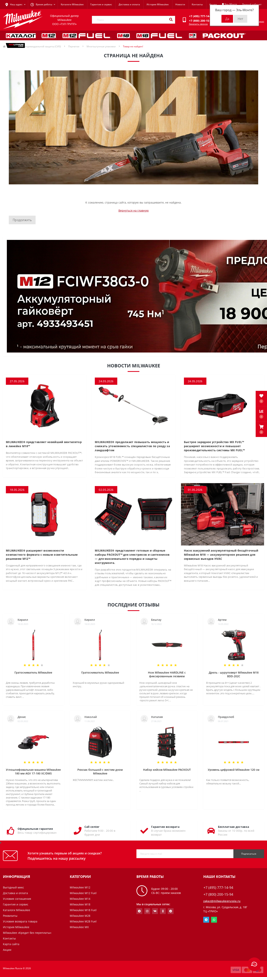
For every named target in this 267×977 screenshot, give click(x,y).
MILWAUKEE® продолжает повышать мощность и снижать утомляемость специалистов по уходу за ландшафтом (132, 446)
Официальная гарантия (35, 829)
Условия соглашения (17, 899)
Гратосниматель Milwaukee (33, 672)
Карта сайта (11, 944)
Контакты (197, 4)
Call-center (91, 827)
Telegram (206, 920)
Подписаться (248, 853)
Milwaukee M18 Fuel (83, 910)
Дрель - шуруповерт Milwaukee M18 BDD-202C (234, 674)
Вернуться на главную (133, 210)
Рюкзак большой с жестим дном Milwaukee (100, 771)
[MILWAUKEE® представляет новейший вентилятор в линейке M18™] (44, 405)
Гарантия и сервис (101, 4)
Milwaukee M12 (80, 887)
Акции (213, 4)
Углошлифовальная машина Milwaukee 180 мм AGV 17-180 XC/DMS (33, 771)
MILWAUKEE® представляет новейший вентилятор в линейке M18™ (44, 444)
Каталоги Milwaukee (72, 4)
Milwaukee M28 (80, 916)
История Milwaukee (158, 4)
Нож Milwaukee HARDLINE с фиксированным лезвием (167, 674)
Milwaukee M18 (80, 904)
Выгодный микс (13, 887)
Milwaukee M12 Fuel (83, 893)
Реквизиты (10, 916)
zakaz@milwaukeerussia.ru (222, 901)
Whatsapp (214, 920)
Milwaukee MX (79, 927)
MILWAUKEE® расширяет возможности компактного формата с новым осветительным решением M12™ (42, 555)
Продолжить (22, 220)
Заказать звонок (198, 24)
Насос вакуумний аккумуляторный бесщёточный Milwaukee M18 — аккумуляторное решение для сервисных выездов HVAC (221, 555)
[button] (261, 429)
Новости (180, 4)
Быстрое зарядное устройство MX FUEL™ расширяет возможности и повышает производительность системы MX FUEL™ (214, 446)
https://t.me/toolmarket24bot (139, 911)
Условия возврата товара (20, 921)
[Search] (171, 19)
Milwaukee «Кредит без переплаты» (27, 933)
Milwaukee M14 (80, 899)
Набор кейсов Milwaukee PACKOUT (167, 770)
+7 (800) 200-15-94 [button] (218, 894)
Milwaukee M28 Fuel (83, 921)
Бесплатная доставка (233, 827)
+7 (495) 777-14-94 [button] (218, 887)
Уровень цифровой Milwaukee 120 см (233, 770)
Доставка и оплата (129, 4)
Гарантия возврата (165, 827)
